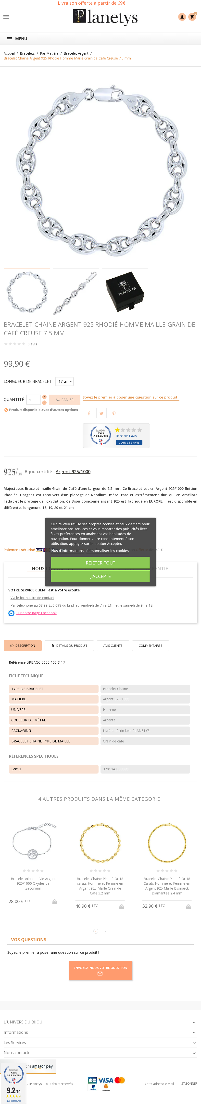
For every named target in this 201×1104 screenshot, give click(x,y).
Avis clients (113, 645)
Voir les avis (129, 442)
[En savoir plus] (37, 923)
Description (25, 645)
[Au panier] (55, 905)
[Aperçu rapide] (28, 923)
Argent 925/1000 (73, 471)
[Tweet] (101, 413)
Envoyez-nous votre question (100, 967)
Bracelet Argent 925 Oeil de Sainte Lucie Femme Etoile (167, 881)
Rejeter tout (100, 563)
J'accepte (100, 576)
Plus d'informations (67, 550)
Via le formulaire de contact (32, 597)
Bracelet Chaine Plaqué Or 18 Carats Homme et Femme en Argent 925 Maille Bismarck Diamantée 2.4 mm (100, 885)
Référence (17, 662)
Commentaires (151, 645)
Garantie (157, 568)
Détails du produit (71, 645)
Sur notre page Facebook (36, 613)
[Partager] (89, 413)
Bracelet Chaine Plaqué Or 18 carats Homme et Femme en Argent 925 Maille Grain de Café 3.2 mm (33, 885)
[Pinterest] (114, 413)
